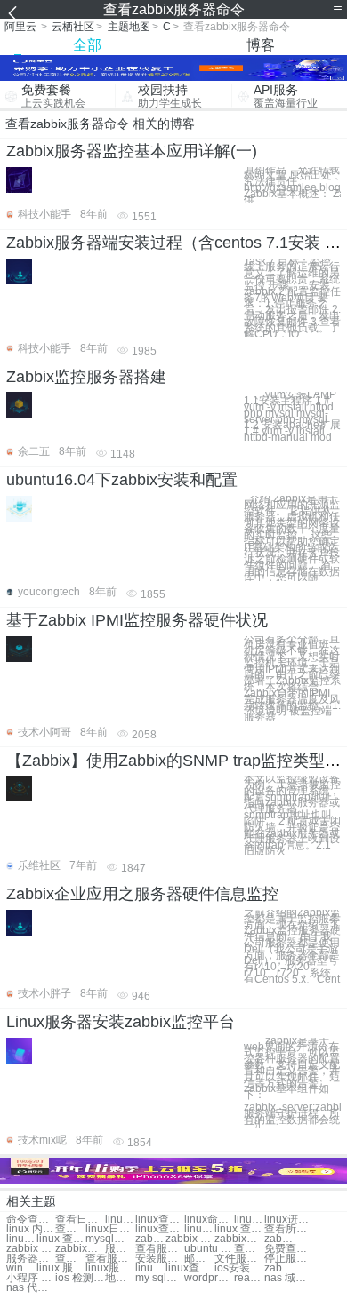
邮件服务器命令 (199, 1258)
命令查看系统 (30, 1219)
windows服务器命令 (21, 1268)
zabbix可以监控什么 (79, 1249)
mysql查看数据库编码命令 (109, 1239)
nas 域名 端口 (288, 1278)
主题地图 (129, 26)
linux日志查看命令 (109, 1229)
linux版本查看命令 (120, 1219)
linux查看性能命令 (249, 1219)
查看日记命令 (79, 1219)
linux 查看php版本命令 (60, 1239)
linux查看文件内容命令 (199, 1229)
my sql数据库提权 (159, 1278)
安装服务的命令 (159, 1258)
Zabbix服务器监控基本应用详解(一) (131, 151)
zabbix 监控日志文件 (30, 1249)
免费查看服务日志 (288, 1249)
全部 (87, 44)
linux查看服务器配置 (189, 1268)
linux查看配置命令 (159, 1219)
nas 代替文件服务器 (30, 1288)
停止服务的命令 (288, 1258)
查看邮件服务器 (249, 1249)
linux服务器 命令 (109, 1268)
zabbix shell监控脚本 (279, 1268)
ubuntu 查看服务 (208, 1249)
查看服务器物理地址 (109, 1258)
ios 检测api (79, 1278)
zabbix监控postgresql (279, 1239)
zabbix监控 (150, 1239)
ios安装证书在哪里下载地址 (238, 1268)
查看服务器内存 (159, 1249)
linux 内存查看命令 (30, 1229)
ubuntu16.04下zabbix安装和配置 (122, 480)
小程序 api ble (30, 1278)
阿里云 (20, 26)
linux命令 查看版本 (208, 1219)
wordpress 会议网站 (208, 1278)
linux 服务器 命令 (60, 1268)
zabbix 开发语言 (189, 1239)
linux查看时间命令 (159, 1229)
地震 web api (120, 1278)
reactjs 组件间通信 (249, 1278)
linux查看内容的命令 (21, 1239)
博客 (260, 44)
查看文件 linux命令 (70, 1229)
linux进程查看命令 (288, 1219)
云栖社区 (73, 26)
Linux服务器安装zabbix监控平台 (120, 1022)
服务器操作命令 (30, 1258)
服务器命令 (120, 1249)
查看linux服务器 (70, 1258)
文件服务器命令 (238, 1258)
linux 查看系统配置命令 (238, 1229)
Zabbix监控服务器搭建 (86, 377)
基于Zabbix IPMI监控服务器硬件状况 (137, 620)
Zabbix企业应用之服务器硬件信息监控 (142, 894)
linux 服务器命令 (150, 1268)
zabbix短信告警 (238, 1239)
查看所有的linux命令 (288, 1229)
